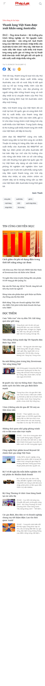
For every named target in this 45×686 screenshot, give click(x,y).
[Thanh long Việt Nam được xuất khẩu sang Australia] (22, 4)
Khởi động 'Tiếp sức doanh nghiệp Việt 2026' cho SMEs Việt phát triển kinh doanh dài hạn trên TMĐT (21, 305)
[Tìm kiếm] (40, 3)
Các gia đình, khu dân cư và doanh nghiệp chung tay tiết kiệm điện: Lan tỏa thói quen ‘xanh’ (22, 517)
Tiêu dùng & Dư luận (11, 20)
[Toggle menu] (4, 3)
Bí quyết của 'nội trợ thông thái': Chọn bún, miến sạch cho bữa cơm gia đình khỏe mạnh (22, 386)
